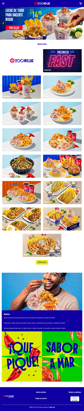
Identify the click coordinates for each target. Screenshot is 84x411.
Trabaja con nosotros (41, 398)
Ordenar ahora (42, 262)
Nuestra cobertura (41, 392)
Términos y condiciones (74, 392)
